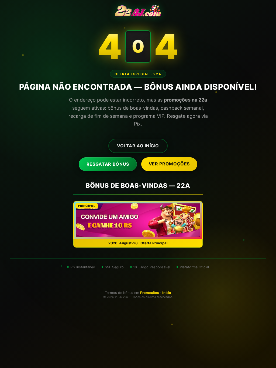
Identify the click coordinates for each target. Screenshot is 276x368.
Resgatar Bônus (108, 164)
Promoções (149, 293)
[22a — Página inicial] (138, 10)
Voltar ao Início (138, 145)
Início (166, 293)
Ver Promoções (169, 163)
